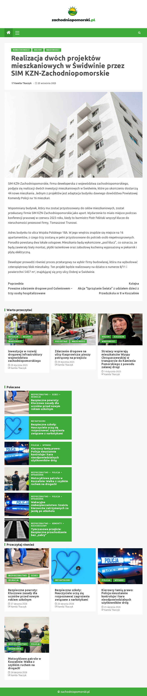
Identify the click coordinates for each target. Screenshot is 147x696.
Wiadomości (53, 50)
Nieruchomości (21, 50)
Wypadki (46, 445)
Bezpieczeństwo (40, 395)
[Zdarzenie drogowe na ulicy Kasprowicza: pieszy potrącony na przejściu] (73, 329)
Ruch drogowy (39, 526)
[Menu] (17, 32)
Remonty (57, 524)
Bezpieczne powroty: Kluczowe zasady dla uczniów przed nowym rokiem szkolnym (45, 405)
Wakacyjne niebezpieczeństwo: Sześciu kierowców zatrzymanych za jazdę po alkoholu (49, 507)
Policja (35, 445)
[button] (17, 32)
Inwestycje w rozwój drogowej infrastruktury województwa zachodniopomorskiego (25, 356)
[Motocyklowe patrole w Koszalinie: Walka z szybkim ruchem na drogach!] (16, 479)
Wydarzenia (37, 475)
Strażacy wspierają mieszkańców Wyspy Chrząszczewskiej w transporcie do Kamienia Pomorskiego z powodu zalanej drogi (118, 359)
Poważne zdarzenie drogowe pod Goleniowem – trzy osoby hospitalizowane (40, 288)
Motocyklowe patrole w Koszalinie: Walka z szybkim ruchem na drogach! (49, 481)
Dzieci (55, 395)
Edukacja (36, 397)
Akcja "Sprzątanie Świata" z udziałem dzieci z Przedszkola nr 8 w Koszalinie (108, 288)
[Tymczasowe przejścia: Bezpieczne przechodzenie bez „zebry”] (16, 530)
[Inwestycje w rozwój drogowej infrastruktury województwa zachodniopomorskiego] (26, 329)
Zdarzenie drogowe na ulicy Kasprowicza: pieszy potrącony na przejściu (73, 354)
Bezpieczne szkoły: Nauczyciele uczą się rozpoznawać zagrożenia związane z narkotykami (47, 429)
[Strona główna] (9, 32)
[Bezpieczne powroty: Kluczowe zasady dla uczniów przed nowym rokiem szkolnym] (16, 402)
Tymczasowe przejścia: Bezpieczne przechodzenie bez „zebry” (49, 532)
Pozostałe (61, 341)
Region (38, 50)
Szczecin (119, 337)
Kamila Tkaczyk (23, 83)
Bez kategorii (38, 421)
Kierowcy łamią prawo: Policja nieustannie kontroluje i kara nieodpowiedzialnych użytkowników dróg (45, 454)
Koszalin (13, 337)
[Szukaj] (139, 32)
